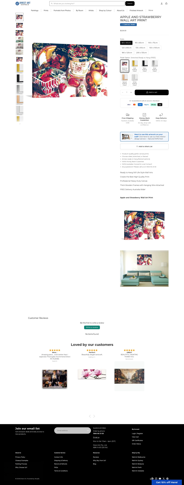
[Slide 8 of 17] (19, 69)
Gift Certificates (137, 440)
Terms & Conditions (61, 471)
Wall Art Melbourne (138, 457)
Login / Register (137, 433)
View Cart (135, 437)
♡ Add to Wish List (144, 146)
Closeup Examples (21, 460)
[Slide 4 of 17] (19, 39)
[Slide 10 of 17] (19, 89)
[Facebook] (152, 478)
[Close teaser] (151, 479)
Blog (94, 464)
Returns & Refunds (60, 464)
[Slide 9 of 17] (19, 79)
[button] (167, 482)
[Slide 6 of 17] (19, 52)
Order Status (136, 444)
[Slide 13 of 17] (19, 121)
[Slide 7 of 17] (19, 59)
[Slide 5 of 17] (19, 46)
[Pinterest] (167, 478)
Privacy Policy (20, 457)
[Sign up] (88, 430)
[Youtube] (160, 478)
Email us (96, 437)
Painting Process (21, 464)
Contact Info (58, 457)
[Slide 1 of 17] (19, 17)
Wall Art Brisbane (138, 464)
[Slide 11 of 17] (19, 100)
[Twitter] (163, 478)
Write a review (92, 327)
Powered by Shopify (33, 478)
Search (129, 3)
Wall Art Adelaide (138, 471)
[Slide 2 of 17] (19, 25)
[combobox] (87, 3)
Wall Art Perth (137, 467)
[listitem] (151, 10)
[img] (55, 350)
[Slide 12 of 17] (19, 110)
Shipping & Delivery (61, 460)
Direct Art (23, 478)
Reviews (96, 457)
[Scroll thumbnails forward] (19, 124)
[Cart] (166, 3)
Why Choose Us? (21, 467)
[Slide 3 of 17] (19, 33)
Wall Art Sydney (137, 460)
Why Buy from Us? (99, 460)
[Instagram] (156, 478)
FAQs (56, 467)
